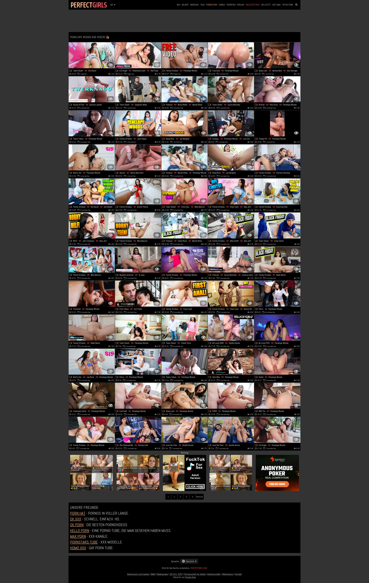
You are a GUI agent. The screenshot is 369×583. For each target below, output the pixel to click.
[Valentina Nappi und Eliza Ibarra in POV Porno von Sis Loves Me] (277, 260)
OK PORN (77, 524)
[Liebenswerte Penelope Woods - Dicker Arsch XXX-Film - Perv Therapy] (277, 294)
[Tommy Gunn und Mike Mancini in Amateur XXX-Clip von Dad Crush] (277, 191)
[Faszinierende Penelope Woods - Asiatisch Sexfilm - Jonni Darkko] (277, 430)
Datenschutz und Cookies (138, 574)
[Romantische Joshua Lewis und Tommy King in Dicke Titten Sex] (231, 260)
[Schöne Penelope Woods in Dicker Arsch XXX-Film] (138, 328)
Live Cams (276, 4)
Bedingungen (162, 574)
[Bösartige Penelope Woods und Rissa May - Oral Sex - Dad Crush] (92, 430)
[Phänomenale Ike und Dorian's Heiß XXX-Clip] (92, 191)
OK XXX (75, 519)
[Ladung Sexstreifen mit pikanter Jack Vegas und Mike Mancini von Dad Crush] (138, 123)
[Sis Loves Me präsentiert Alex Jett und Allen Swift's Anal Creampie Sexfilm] (231, 225)
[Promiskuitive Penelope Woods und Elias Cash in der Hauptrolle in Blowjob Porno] (184, 294)
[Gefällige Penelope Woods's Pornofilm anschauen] (92, 396)
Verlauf (240, 4)
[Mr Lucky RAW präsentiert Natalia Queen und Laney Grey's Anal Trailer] (231, 328)
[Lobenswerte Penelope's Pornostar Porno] (184, 362)
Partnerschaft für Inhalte (195, 574)
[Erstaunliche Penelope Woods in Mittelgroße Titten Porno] (92, 294)
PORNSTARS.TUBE (84, 542)
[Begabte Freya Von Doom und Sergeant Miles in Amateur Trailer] (138, 89)
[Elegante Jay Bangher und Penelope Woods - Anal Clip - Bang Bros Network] (231, 157)
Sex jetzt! (266, 4)
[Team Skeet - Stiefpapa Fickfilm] (184, 191)
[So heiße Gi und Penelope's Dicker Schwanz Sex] (138, 260)
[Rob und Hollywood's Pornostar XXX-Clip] (138, 55)
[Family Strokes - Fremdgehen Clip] (92, 328)
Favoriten (231, 4)
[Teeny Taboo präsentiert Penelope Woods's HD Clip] (92, 123)
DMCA (153, 574)
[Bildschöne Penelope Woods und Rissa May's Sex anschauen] (277, 328)
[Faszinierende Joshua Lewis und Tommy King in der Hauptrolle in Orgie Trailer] (231, 89)
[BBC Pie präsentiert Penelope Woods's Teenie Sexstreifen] (277, 396)
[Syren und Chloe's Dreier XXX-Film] (184, 225)
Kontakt (238, 574)
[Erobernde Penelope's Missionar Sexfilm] (138, 362)
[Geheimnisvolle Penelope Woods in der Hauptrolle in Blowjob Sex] (184, 396)
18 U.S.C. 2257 (176, 574)
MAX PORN (78, 536)
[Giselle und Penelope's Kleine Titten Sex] (231, 430)
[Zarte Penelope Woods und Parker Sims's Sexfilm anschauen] (184, 328)
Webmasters (227, 574)
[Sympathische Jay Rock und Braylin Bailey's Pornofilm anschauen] (92, 362)
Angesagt (194, 4)
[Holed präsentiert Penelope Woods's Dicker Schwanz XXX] (277, 362)
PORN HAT (77, 513)
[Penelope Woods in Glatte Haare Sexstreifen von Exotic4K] (138, 396)
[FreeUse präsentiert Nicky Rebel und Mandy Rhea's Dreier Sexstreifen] (184, 89)
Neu (178, 4)
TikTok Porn (287, 4)
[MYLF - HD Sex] (92, 225)
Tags (202, 4)
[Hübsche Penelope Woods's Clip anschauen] (231, 362)
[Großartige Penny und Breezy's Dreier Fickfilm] (231, 294)
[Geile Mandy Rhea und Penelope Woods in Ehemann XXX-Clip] (184, 157)
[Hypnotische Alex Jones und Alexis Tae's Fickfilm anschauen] (277, 55)
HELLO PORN (79, 530)
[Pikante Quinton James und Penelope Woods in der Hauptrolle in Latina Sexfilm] (92, 89)
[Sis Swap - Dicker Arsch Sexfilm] (231, 123)
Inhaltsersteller (214, 574)
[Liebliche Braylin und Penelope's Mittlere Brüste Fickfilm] (92, 157)
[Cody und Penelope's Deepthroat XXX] (277, 225)
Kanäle (222, 4)
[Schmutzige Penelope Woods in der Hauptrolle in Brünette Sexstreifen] (231, 396)
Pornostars (211, 4)
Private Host (190, 577)
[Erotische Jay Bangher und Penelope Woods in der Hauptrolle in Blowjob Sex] (184, 123)
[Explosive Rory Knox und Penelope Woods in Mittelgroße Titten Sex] (277, 89)
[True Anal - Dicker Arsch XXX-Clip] (231, 55)
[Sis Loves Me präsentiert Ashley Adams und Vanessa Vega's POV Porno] (184, 260)
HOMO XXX (78, 547)
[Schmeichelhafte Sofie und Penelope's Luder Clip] (184, 55)
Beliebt (185, 4)
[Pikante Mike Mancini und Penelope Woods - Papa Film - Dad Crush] (138, 225)
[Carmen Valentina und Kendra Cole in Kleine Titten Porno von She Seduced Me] (138, 430)
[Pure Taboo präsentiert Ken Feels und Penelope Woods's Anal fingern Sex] (138, 294)
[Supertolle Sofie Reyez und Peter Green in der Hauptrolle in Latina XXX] (277, 157)
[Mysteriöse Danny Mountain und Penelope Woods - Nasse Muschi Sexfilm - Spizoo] (138, 157)
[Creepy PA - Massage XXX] (277, 123)
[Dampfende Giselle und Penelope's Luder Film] (184, 430)
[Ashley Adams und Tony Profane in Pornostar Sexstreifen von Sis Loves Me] (138, 191)
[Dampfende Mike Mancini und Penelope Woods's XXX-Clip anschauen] (92, 260)
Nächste (199, 496)
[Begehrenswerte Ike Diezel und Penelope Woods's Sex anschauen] (92, 55)
